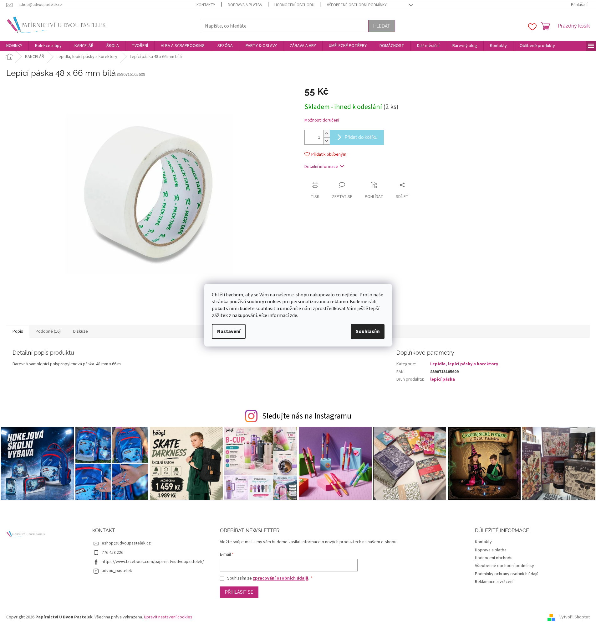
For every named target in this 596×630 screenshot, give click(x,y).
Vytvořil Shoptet (574, 617)
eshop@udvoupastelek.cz (126, 543)
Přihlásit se (239, 592)
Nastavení (228, 331)
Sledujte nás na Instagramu (306, 416)
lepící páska (442, 379)
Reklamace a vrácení (494, 582)
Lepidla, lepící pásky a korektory (464, 364)
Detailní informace (321, 167)
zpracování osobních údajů (280, 578)
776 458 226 (112, 552)
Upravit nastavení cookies (168, 617)
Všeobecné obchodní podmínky (357, 5)
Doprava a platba (245, 5)
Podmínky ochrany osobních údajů (506, 574)
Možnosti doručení (321, 120)
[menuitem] (14, 46)
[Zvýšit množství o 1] (326, 133)
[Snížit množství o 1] (326, 140)
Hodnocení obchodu (294, 5)
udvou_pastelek (117, 571)
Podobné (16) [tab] (48, 331)
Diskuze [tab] (80, 331)
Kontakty (205, 5)
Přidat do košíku (361, 137)
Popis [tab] (18, 331)
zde (293, 315)
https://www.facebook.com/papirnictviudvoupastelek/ (153, 562)
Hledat (381, 26)
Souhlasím (368, 331)
